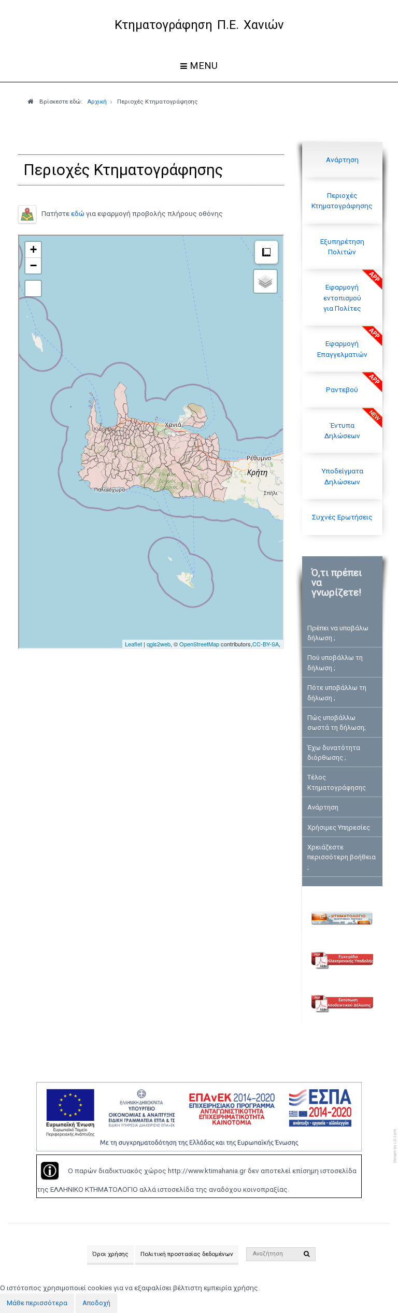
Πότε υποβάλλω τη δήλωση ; (336, 692)
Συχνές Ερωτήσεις (342, 517)
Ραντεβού (342, 389)
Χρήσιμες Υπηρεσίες (338, 827)
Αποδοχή (96, 1303)
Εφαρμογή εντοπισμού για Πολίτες (342, 297)
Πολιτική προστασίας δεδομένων (186, 1254)
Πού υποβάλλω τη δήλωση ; (335, 662)
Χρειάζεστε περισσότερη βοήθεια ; (341, 857)
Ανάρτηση (342, 159)
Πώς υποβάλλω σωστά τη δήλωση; (336, 722)
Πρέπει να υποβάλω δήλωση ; (337, 633)
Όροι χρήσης (110, 1254)
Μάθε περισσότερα (37, 1303)
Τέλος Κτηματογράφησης (336, 782)
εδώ (77, 213)
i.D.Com (395, 1146)
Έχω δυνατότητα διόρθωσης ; (333, 752)
